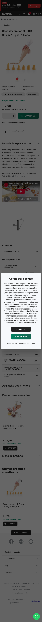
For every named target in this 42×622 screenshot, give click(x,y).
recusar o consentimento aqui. (23, 343)
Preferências (21, 329)
